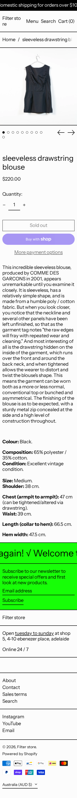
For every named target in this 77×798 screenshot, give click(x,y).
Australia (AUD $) (17, 784)
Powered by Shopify (19, 753)
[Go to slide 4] (17, 132)
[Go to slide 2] (8, 132)
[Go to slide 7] (32, 132)
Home (8, 39)
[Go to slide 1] (3, 132)
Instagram (13, 717)
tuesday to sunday (34, 633)
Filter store (11, 21)
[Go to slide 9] (41, 132)
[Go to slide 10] (3, 137)
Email (8, 730)
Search (9, 701)
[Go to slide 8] (36, 132)
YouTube (11, 723)
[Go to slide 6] (27, 132)
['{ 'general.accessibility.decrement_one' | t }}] (4, 205)
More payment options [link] (38, 252)
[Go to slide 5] (22, 132)
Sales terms (14, 694)
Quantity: (12, 194)
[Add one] (24, 205)
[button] (48, 21)
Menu (32, 21)
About (9, 680)
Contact (11, 687)
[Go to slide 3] (13, 132)
